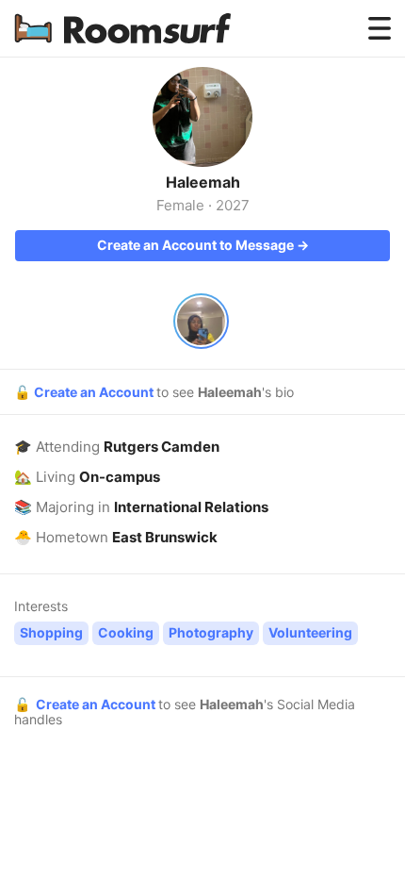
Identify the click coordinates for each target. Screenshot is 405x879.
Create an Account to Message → (203, 245)
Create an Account (95, 392)
